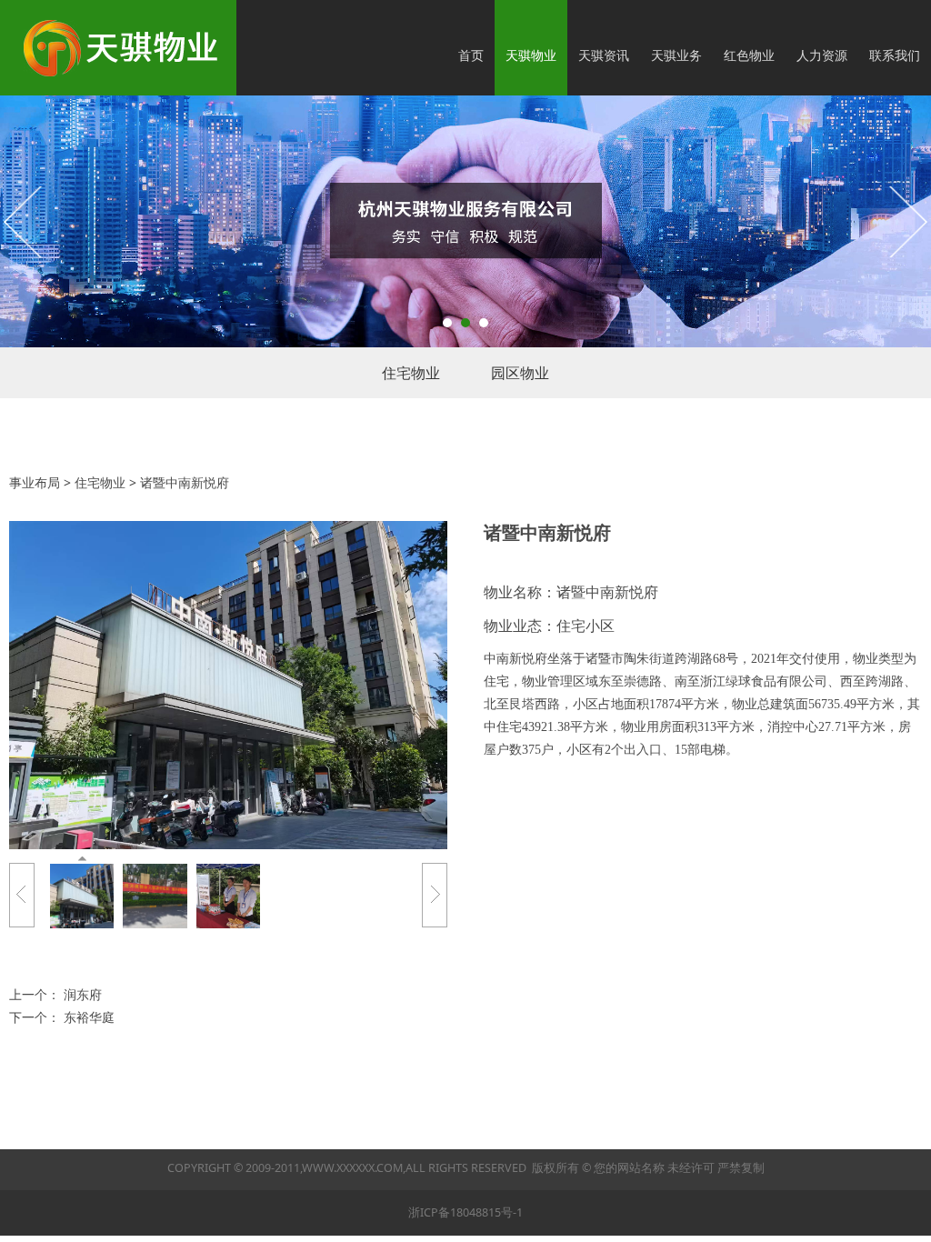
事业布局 (34, 482)
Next (906, 221)
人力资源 (821, 55)
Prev (24, 221)
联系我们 (894, 55)
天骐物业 (531, 55)
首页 (471, 55)
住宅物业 (411, 373)
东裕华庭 (89, 1017)
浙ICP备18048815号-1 (465, 1212)
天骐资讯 (603, 55)
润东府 (83, 994)
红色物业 (749, 55)
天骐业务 (676, 55)
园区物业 (520, 373)
